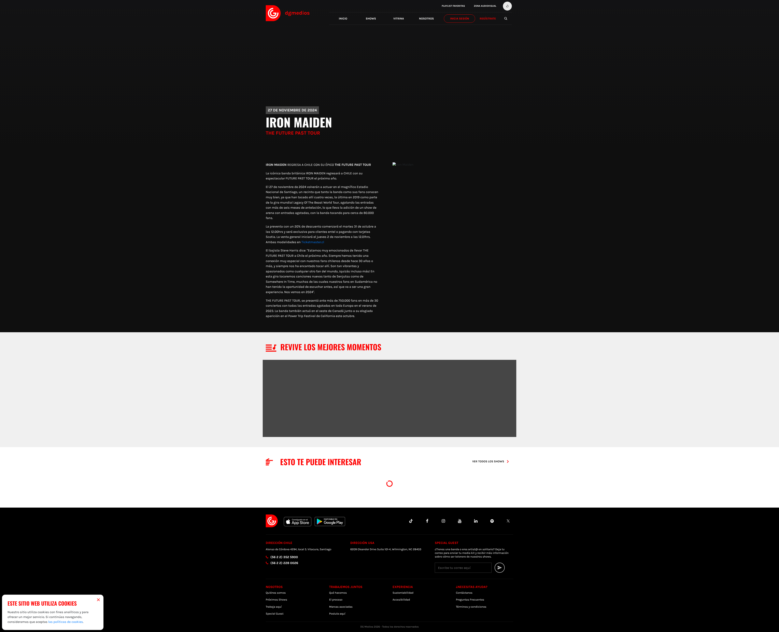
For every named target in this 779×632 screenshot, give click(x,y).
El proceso (335, 599)
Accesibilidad (401, 599)
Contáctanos (464, 592)
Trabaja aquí (274, 606)
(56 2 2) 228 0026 (284, 563)
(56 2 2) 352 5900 (284, 557)
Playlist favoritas (453, 6)
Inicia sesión (459, 18)
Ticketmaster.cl (312, 242)
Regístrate (488, 18)
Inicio (343, 18)
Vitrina (398, 18)
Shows (371, 18)
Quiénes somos (276, 592)
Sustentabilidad (403, 592)
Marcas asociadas (341, 606)
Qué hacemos (338, 592)
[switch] (507, 6)
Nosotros (426, 18)
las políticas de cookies (65, 622)
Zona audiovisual (485, 6)
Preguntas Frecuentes (470, 599)
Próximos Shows (276, 599)
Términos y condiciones (471, 606)
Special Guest (275, 613)
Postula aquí (337, 613)
